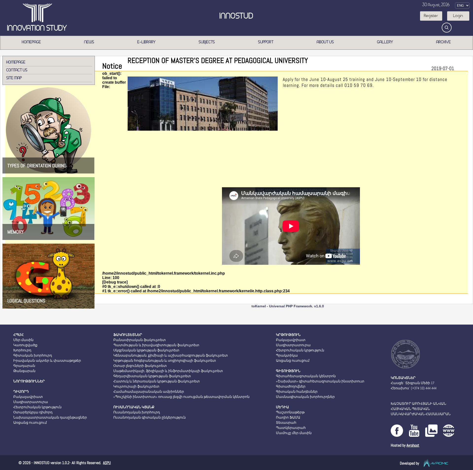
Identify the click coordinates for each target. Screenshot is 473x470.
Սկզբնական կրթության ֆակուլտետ (146, 350)
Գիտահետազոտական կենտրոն (306, 376)
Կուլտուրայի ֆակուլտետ (136, 386)
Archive (443, 42)
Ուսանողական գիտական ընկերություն (149, 417)
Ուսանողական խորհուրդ (136, 412)
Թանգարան (24, 371)
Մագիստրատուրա (30, 402)
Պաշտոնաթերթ (290, 412)
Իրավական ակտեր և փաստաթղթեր (47, 360)
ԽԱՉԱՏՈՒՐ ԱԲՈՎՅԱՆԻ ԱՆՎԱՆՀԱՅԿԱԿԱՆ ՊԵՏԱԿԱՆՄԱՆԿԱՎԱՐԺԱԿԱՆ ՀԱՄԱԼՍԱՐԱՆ (421, 408)
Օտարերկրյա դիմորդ (32, 412)
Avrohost (412, 445)
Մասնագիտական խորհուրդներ (305, 396)
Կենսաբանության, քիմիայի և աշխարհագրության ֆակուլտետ (170, 355)
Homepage (31, 42)
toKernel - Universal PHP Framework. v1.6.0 (288, 306)
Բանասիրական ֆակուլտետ (139, 340)
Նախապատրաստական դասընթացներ (50, 417)
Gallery (385, 42)
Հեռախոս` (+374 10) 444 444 (414, 388)
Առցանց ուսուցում (30, 422)
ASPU (107, 462)
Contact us (17, 70)
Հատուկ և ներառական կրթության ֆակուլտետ (156, 381)
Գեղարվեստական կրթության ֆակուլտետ (152, 376)
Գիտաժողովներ (290, 386)
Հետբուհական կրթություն (37, 407)
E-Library (146, 42)
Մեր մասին (23, 340)
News (89, 42)
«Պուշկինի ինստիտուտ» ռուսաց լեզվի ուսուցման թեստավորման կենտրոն (181, 396)
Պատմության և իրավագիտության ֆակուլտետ (156, 345)
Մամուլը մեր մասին (294, 433)
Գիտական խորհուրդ (32, 355)
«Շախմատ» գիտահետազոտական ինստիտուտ (320, 381)
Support (266, 42)
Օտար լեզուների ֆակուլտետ (140, 365)
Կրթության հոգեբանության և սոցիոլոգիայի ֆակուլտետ (164, 360)
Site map (14, 78)
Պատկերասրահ (291, 427)
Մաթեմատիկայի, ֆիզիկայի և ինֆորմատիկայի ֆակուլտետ (168, 371)
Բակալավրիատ (28, 396)
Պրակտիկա (287, 355)
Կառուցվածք (25, 345)
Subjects (207, 42)
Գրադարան (24, 365)
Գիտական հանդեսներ (297, 391)
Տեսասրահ (286, 422)
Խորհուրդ (22, 350)
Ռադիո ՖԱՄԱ (288, 417)
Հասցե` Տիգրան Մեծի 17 (412, 383)
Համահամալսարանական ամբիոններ (148, 391)
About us (325, 42)
